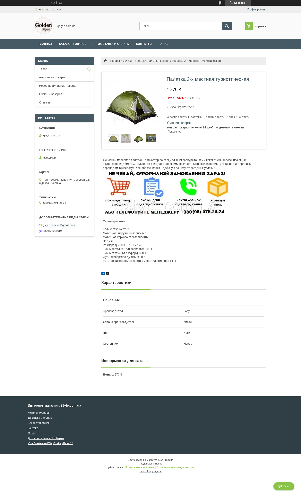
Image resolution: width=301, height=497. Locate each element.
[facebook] (103, 274)
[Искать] (227, 26)
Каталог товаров (72, 43)
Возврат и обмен (39, 422)
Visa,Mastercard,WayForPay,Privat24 (50, 443)
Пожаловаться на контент (140, 467)
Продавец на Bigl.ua (150, 463)
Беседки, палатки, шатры (152, 60)
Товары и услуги (121, 60)
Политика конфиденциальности (175, 467)
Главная (45, 43)
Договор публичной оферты (46, 438)
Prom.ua (168, 460)
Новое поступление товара (57, 85)
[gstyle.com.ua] (43, 33)
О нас (164, 43)
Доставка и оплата (113, 43)
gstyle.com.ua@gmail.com (59, 225)
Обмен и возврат (50, 94)
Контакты (144, 43)
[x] (107, 274)
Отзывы (44, 102)
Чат (287, 486)
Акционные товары (52, 77)
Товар (43, 69)
